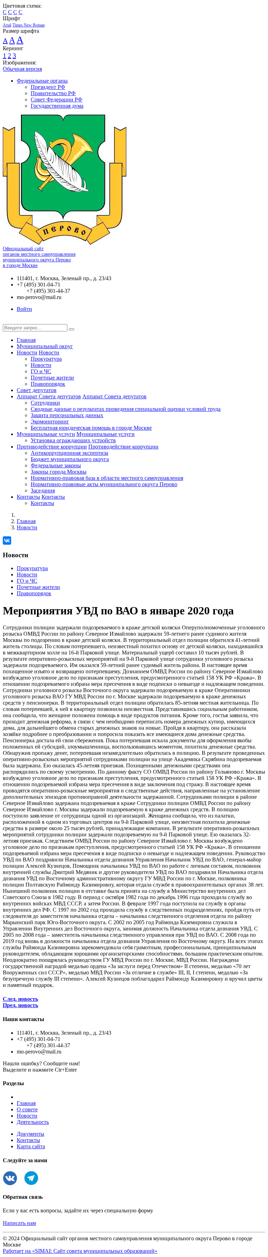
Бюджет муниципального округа (70, 459)
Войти (24, 309)
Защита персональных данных (67, 415)
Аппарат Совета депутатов (49, 396)
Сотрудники (45, 403)
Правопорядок (48, 384)
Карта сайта (31, 1146)
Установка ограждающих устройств (73, 440)
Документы (30, 1134)
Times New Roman (29, 25)
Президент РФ (48, 87)
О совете (27, 1109)
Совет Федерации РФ (56, 99)
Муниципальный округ (45, 346)
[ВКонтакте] (7, 540)
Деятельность (33, 1122)
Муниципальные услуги (46, 434)
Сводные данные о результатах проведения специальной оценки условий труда (126, 409)
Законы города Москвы (59, 472)
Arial (7, 25)
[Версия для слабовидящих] (8, 320)
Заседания (43, 490)
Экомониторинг (50, 421)
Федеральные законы (56, 465)
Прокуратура (46, 359)
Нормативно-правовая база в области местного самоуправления (107, 478)
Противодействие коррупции (52, 447)
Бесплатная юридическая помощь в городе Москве (91, 428)
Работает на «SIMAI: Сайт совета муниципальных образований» (80, 1251)
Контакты (28, 497)
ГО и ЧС (41, 371)
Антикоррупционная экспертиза (69, 453)
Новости (27, 352)
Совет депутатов (37, 390)
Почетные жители (52, 378)
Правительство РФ (53, 93)
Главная (26, 340)
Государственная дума (57, 106)
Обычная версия (22, 69)
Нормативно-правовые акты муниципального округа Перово (104, 484)
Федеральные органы (42, 81)
